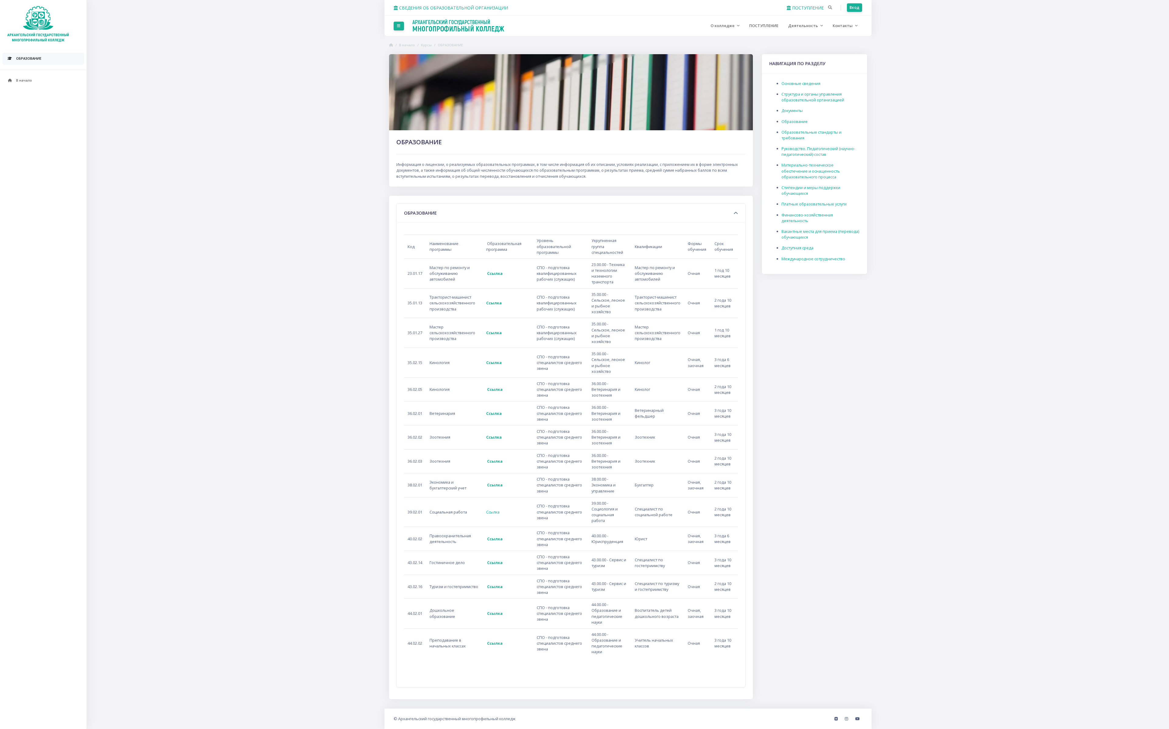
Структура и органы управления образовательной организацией (812, 97)
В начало (407, 45)
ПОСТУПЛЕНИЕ (807, 8)
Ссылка (495, 273)
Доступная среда (797, 248)
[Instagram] (847, 718)
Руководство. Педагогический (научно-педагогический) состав (818, 151)
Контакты (843, 25)
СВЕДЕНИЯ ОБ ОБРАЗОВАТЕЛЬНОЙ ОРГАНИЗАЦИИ (453, 8)
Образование (794, 121)
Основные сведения (800, 83)
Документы (792, 110)
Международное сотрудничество (813, 258)
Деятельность (803, 25)
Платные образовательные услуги (814, 204)
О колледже (723, 25)
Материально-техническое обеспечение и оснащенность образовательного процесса (810, 170)
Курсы (426, 45)
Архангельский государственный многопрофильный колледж (456, 718)
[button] (830, 8)
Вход (854, 7)
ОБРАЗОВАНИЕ (450, 45)
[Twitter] (857, 718)
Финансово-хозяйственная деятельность (807, 217)
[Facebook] (836, 718)
